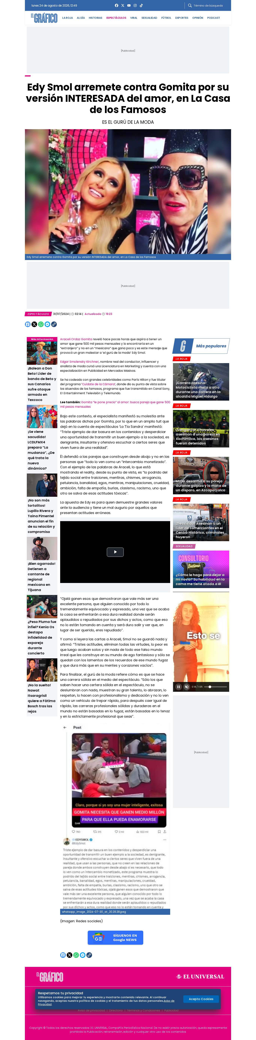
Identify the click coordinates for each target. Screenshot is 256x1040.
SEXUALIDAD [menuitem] (149, 18)
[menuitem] (115, 5)
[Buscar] (190, 5)
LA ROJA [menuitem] (67, 18)
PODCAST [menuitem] (213, 18)
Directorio (116, 1010)
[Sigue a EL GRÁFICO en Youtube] (132, 1022)
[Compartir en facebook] (28, 324)
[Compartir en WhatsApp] (41, 324)
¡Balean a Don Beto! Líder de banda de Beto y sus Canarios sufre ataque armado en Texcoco (42, 384)
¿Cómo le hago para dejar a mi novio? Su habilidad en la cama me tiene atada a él (200, 579)
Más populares (211, 346)
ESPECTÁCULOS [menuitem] (116, 18)
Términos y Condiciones (143, 1010)
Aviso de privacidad (91, 1010)
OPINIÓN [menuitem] (197, 18)
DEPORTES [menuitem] (181, 18)
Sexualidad (184, 546)
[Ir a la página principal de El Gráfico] (44, 18)
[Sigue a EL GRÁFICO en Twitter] (126, 1022)
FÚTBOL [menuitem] (166, 18)
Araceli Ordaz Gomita (76, 339)
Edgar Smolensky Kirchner (79, 362)
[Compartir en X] (34, 324)
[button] (178, 686)
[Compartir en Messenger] (47, 324)
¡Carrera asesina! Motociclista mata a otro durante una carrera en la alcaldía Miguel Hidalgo (198, 390)
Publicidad (171, 1010)
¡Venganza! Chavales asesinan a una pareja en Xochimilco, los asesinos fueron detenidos (198, 436)
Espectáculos (38, 314)
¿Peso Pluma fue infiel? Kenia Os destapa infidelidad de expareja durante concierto (42, 637)
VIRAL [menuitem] (133, 18)
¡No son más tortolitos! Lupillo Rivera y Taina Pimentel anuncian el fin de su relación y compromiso (41, 516)
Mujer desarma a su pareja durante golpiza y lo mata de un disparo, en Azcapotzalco (201, 485)
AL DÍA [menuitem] (81, 18)
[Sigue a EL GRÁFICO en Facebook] (124, 1022)
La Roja (181, 359)
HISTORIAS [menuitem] (95, 18)
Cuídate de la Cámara (98, 384)
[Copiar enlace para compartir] (63, 324)
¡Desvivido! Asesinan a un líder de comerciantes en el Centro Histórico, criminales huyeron (200, 530)
